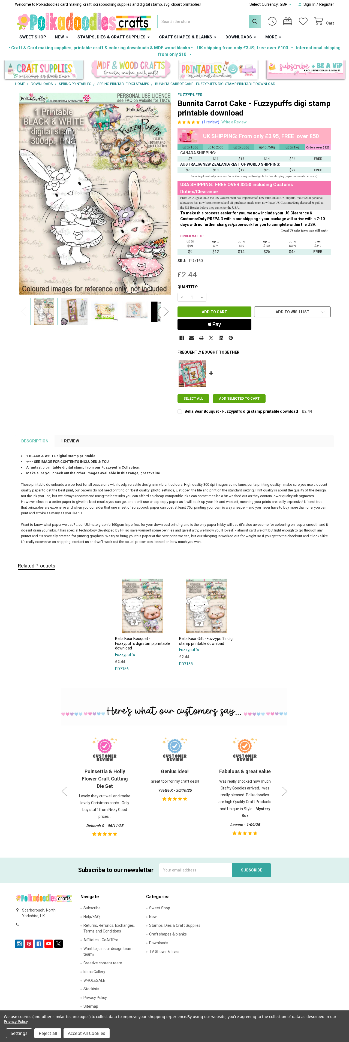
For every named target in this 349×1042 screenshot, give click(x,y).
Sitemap (90, 1006)
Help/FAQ (91, 917)
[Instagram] (19, 944)
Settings (19, 1033)
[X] (211, 338)
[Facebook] (181, 338)
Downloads (238, 37)
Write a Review (234, 122)
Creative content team (102, 963)
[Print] (201, 338)
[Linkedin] (221, 338)
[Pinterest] (231, 338)
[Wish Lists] (304, 21)
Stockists (91, 989)
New (59, 37)
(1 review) (210, 122)
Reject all (48, 1033)
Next (166, 311)
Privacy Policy (95, 997)
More (271, 37)
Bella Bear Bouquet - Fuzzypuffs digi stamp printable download (241, 411)
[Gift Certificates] (288, 21)
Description (35, 441)
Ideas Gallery (94, 972)
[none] (95, 194)
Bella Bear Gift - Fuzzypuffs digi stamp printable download (206, 641)
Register (326, 4)
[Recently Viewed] (273, 21)
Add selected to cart (239, 398)
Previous (23, 311)
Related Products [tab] (36, 566)
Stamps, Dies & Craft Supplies (111, 37)
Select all (193, 398)
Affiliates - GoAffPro (100, 940)
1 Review (70, 441)
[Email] (191, 338)
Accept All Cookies (86, 1033)
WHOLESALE (94, 980)
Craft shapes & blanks (185, 37)
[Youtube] (48, 944)
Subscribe (92, 908)
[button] (44, 70)
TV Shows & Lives (164, 951)
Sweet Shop (32, 37)
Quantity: (187, 287)
